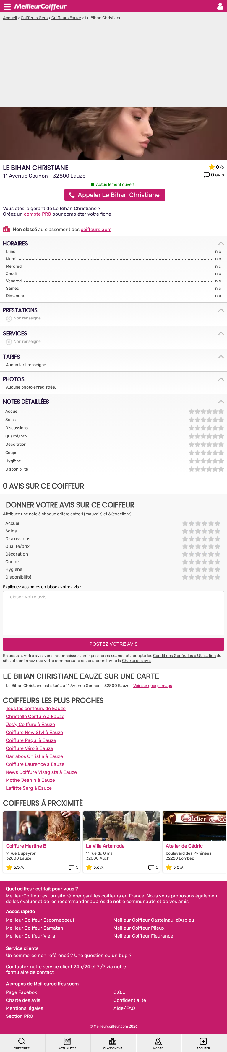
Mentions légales (24, 1008)
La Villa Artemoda (105, 846)
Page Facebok (21, 992)
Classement (112, 1048)
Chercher (22, 1048)
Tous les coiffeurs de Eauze (36, 708)
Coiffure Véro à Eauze (29, 748)
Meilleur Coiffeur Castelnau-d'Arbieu (154, 920)
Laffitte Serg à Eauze (29, 788)
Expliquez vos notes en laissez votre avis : (42, 586)
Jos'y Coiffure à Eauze (30, 724)
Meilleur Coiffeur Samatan (34, 928)
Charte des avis (136, 660)
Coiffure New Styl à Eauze (34, 732)
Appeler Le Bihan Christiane (119, 195)
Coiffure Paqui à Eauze (31, 740)
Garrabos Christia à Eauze (34, 756)
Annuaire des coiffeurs (40, 6)
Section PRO (19, 1016)
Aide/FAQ (124, 1008)
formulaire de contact (30, 972)
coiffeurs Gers (96, 229)
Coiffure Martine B (26, 846)
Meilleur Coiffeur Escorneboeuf (40, 920)
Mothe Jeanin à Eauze (30, 780)
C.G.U (120, 992)
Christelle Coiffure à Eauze (35, 716)
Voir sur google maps (152, 685)
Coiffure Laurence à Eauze (35, 764)
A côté (158, 1048)
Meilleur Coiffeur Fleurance (143, 936)
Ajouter (203, 1048)
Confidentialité (130, 1000)
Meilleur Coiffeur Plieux (139, 928)
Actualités (67, 1048)
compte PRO (37, 214)
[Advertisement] (113, 64)
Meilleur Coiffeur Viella (30, 936)
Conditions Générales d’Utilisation (184, 655)
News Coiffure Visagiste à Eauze (41, 772)
